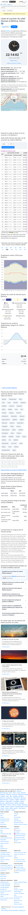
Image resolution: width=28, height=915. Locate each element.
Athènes (4, 399)
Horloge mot (3, 889)
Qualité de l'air (3, 848)
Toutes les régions (4, 828)
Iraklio (2, 808)
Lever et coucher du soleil (6, 898)
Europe (2, 817)
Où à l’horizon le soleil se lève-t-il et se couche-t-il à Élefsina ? (13, 614)
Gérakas (16, 446)
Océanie (2, 822)
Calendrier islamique (20, 833)
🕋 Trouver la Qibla (18, 867)
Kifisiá (11, 808)
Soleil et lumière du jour (6, 838)
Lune (1, 845)
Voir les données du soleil (8, 147)
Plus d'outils (17, 898)
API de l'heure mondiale (11, 910)
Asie (1, 815)
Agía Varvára (5, 443)
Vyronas (18, 426)
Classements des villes (5, 833)
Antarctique (3, 824)
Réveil (15, 815)
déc (25, 249)
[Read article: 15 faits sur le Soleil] (14, 712)
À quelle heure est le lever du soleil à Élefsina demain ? (12, 572)
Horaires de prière (18, 865)
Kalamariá (19, 406)
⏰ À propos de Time (19, 837)
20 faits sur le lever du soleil (10, 639)
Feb (6, 247)
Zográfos (15, 419)
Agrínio (16, 808)
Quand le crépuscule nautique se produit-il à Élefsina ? (11, 600)
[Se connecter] (21, 1)
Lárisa (9, 402)
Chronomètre (17, 817)
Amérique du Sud (4, 820)
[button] (14, 100)
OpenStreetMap (19, 110)
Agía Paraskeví (5, 429)
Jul (2, 249)
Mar (11, 247)
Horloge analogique (5, 884)
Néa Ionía (4, 423)
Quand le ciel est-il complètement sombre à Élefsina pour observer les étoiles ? (12, 607)
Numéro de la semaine (19, 835)
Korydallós (4, 426)
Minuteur (16, 819)
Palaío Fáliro (20, 423)
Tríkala (11, 426)
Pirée (3, 402)
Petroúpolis (5, 433)
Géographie (3, 839)
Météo (1, 846)
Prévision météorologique (20, 882)
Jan (2, 247)
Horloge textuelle (4, 887)
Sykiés (13, 810)
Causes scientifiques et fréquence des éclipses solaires (13, 747)
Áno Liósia (13, 443)
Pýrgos (3, 446)
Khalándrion (5, 416)
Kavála (17, 436)
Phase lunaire (3, 900)
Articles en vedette (18, 889)
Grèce (4, 4)
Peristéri (16, 402)
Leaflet (12, 110)
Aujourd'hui (6, 27)
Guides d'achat (17, 891)
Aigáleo (22, 419)
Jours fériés (17, 832)
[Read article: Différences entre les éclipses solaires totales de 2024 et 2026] (14, 765)
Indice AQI (16, 884)
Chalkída (21, 429)
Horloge (16, 813)
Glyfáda (10, 409)
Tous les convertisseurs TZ (6, 867)
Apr (16, 247)
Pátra (20, 399)
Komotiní (8, 810)
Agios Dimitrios (6, 419)
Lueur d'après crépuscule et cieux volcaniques (12, 665)
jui (24, 247)
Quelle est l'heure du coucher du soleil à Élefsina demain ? (13, 583)
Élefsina (9, 4)
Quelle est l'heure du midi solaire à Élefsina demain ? (12, 589)
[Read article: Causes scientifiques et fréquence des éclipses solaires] (14, 738)
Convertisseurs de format (6, 869)
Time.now (4, 1)
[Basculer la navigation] (26, 2)
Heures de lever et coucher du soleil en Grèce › (14, 470)
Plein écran (14, 60)
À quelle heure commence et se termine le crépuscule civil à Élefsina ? (13, 595)
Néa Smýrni (14, 416)
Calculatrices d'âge (4, 854)
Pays (1, 830)
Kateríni (4, 440)
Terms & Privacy (18, 904)
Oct (16, 249)
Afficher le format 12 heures (14, 63)
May (20, 247)
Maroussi (22, 416)
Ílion (22, 409)
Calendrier (16, 828)
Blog (15, 895)
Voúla (9, 446)
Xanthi (7, 808)
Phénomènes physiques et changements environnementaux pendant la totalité (12, 693)
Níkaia (3, 409)
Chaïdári (2, 810)
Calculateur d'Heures (5, 852)
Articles (16, 888)
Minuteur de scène (18, 822)
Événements (3, 874)
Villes (1, 832)
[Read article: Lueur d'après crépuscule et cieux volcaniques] (14, 656)
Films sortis (3, 878)
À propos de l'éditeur (19, 893)
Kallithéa (4, 406)
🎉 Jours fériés (17, 842)
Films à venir (3, 876)
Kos (10, 440)
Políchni (19, 433)
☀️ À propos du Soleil (19, 859)
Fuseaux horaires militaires (20, 824)
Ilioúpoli (4, 413)
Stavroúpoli (22, 808)
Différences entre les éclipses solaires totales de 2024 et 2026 (13, 774)
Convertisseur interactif (6, 865)
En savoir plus (6, 647)
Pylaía (14, 450)
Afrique (2, 813)
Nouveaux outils (18, 897)
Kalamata (11, 436)
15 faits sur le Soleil (8, 721)
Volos (16, 409)
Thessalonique (12, 399)
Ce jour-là (17, 830)
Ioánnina (12, 423)
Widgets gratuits (4, 882)
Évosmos (19, 413)
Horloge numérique (5, 885)
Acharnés (11, 406)
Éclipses (16, 857)
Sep (12, 249)
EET (21, 53)
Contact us (16, 902)
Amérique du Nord (4, 819)
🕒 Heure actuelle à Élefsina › (9, 388)
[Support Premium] (19, 1)
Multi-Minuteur (17, 820)
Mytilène (16, 440)
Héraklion (23, 402)
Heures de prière (4, 843)
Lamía (20, 443)
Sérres (12, 433)
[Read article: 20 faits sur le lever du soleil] (14, 631)
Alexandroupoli (6, 450)
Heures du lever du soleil (20, 852)
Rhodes (4, 436)
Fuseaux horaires (4, 841)
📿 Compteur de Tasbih (19, 869)
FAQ (2, 910)
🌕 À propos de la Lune (19, 861)
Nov (20, 249)
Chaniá (24, 436)
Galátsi (14, 429)
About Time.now (18, 900)
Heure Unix (3, 870)
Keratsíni (11, 413)
